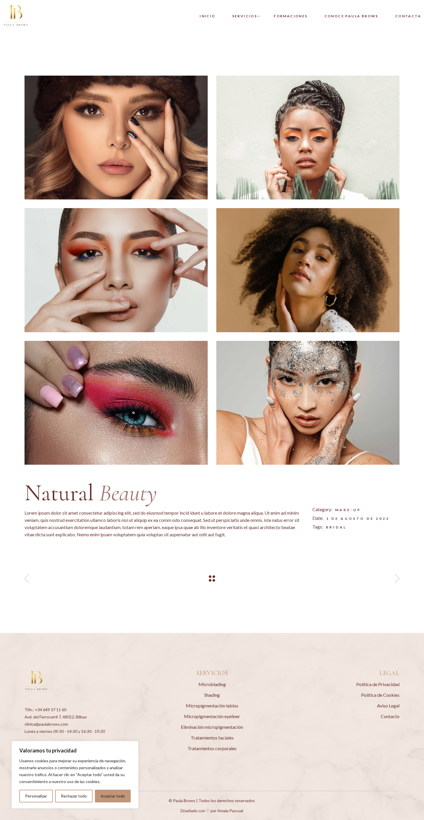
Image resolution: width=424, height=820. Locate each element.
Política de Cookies (380, 695)
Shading (212, 695)
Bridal (336, 527)
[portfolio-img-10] (308, 270)
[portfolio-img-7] (116, 403)
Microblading (212, 684)
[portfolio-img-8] (308, 403)
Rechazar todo (74, 795)
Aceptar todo (113, 795)
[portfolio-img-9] (116, 270)
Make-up (348, 510)
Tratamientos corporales (212, 748)
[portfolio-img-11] (308, 137)
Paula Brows (184, 800)
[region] (75, 774)
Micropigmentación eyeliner (212, 716)
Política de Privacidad (377, 684)
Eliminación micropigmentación (212, 727)
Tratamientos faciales (212, 737)
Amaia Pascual (230, 810)
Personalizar (36, 795)
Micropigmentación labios (212, 705)
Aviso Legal (388, 705)
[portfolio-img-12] (116, 137)
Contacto (390, 716)
